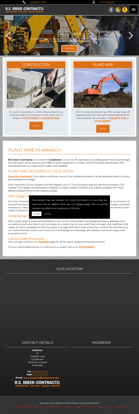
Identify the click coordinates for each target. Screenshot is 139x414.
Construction (44, 407)
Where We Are (60, 407)
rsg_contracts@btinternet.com (41, 377)
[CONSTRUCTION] (36, 107)
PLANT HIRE (103, 65)
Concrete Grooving (89, 407)
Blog (103, 407)
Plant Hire (73, 407)
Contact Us (112, 407)
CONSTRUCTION (36, 65)
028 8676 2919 (37, 2)
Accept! (36, 214)
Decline (47, 214)
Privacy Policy (83, 204)
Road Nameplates (27, 407)
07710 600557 (107, 2)
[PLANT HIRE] (103, 107)
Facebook (43, 242)
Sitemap (123, 407)
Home (14, 407)
